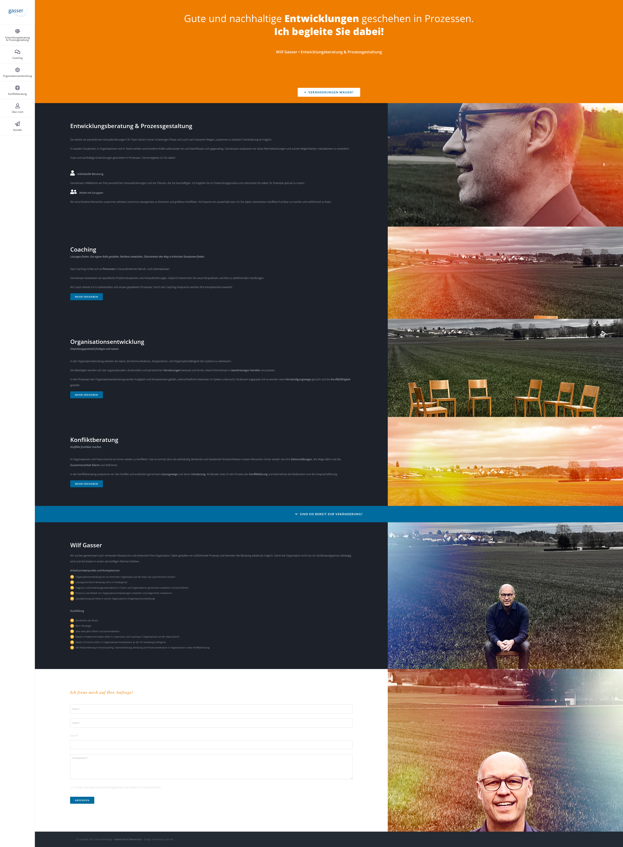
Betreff (74, 735)
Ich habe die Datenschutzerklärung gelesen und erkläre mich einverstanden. (117, 787)
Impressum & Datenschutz (127, 839)
